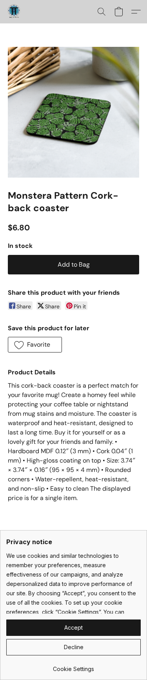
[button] (14, 11)
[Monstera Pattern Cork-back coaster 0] (73, 112)
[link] (73, 666)
